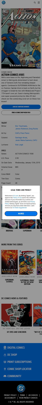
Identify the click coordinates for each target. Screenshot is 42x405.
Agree (21, 213)
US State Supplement (20, 208)
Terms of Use (17, 197)
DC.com (15, 195)
